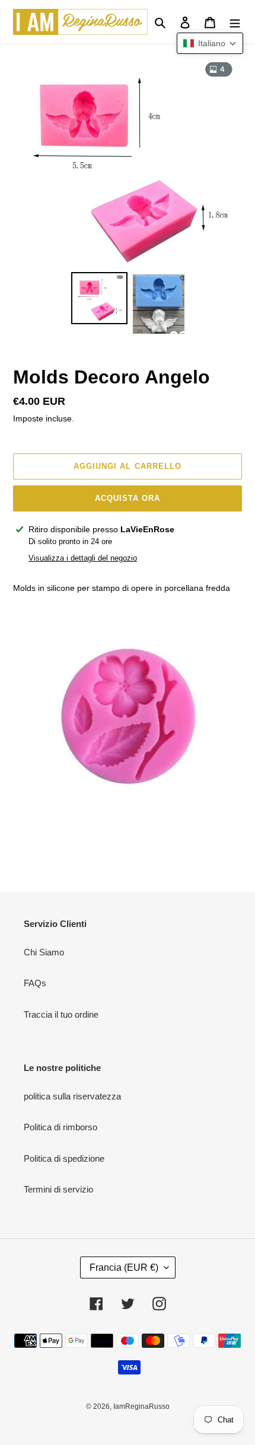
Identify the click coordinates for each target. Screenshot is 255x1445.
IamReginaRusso (141, 1406)
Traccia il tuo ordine (61, 1014)
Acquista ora (127, 498)
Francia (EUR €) (124, 1267)
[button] (210, 43)
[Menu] (234, 22)
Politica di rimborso (60, 1127)
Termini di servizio (58, 1189)
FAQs (35, 983)
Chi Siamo (44, 952)
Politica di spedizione (64, 1158)
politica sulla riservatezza (72, 1096)
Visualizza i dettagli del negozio (82, 558)
